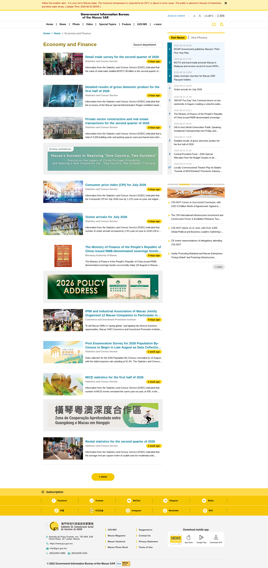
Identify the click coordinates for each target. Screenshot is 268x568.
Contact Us (145, 535)
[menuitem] (62, 24)
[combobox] (147, 44)
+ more (195, 267)
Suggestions (145, 529)
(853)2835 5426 (79, 553)
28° (211, 16)
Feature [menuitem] (126, 24)
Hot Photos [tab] (199, 37)
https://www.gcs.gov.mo (61, 543)
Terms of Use (146, 547)
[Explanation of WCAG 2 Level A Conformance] (123, 563)
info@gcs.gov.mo (58, 548)
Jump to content (176, 15)
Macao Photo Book (118, 547)
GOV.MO (112, 529)
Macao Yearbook (116, 541)
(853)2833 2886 (57, 553)
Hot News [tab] (178, 37)
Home (46, 33)
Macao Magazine (116, 535)
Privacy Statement (148, 541)
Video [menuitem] (89, 24)
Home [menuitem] (49, 24)
